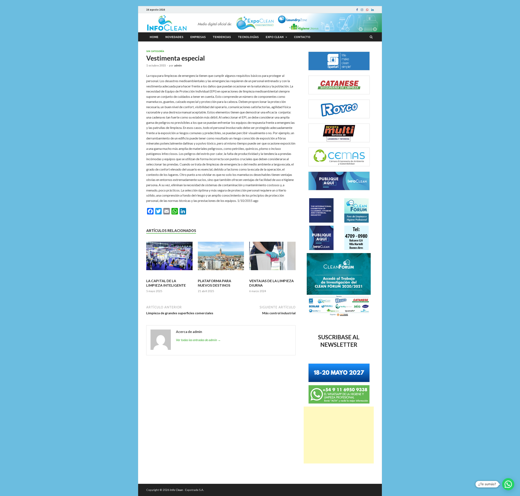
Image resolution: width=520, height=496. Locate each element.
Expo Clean (275, 37)
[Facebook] (357, 10)
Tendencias (222, 37)
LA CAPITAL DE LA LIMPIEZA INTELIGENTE (166, 283)
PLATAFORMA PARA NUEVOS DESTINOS (214, 283)
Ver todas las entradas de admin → (198, 340)
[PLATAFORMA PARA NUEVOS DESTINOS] (221, 258)
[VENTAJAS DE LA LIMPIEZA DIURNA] (272, 258)
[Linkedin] (372, 10)
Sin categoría (155, 51)
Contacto (302, 37)
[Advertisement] (339, 435)
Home (154, 37)
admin (178, 65)
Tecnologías (248, 37)
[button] (508, 484)
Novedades (174, 37)
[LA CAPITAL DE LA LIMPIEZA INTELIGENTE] (169, 258)
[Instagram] (362, 10)
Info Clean (176, 490)
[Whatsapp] (367, 10)
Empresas (198, 37)
